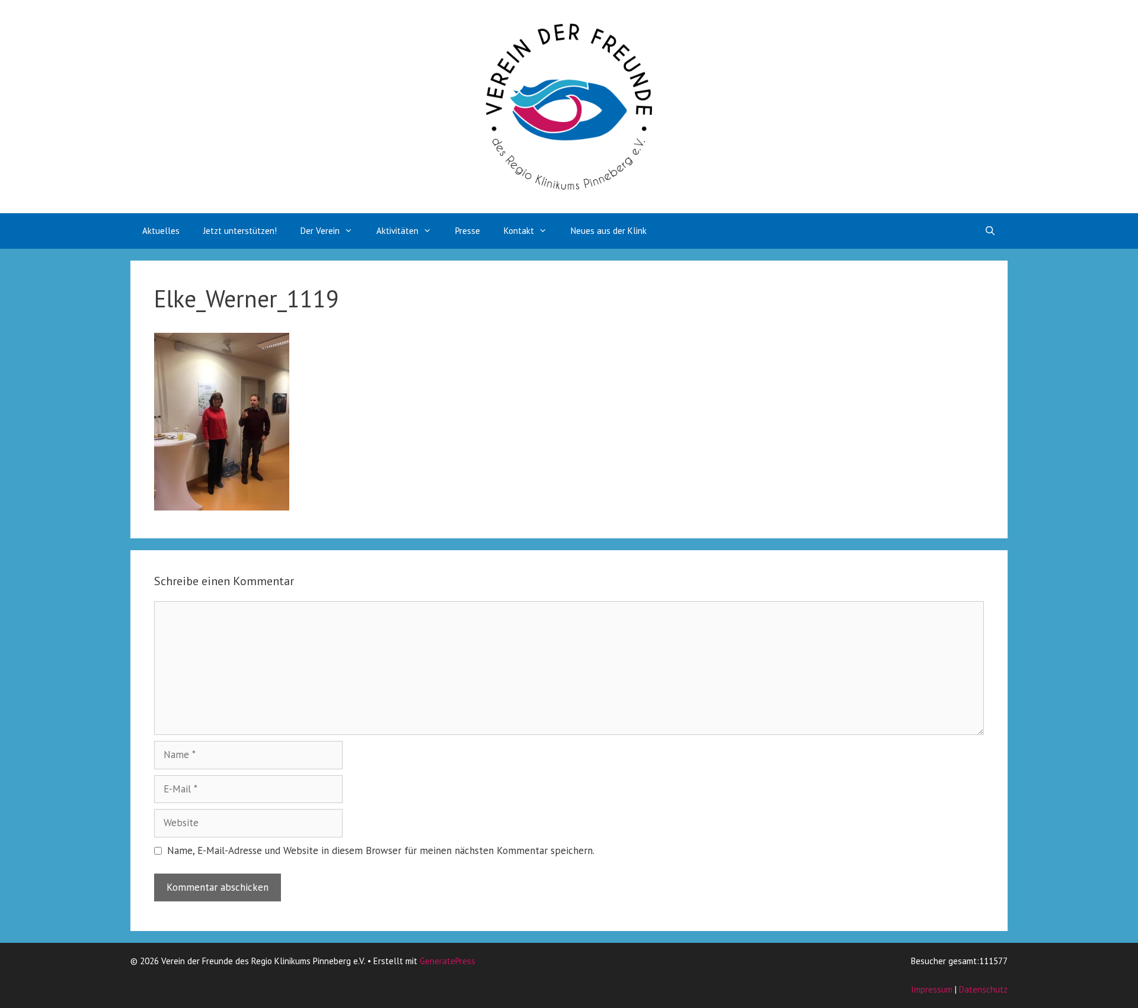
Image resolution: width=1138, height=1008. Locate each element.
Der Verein (320, 230)
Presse (467, 230)
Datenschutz (983, 989)
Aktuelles (161, 230)
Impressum (931, 989)
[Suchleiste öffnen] (990, 231)
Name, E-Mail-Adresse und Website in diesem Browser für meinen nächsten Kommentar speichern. (380, 850)
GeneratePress (447, 961)
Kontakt (519, 230)
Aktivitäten (397, 230)
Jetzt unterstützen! (240, 230)
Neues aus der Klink (609, 230)
